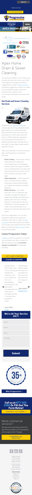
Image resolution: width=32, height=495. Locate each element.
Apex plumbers (18, 130)
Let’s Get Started (15, 260)
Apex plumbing (23, 89)
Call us (23, 2)
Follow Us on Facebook (11, 455)
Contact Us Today (15, 416)
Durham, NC (16, 479)
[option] (16, 281)
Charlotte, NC (16, 481)
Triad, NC (16, 483)
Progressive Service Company (16, 18)
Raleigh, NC (16, 477)
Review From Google (11, 295)
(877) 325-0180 (16, 462)
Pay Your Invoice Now (15, 12)
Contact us (5, 242)
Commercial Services (16, 441)
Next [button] (29, 291)
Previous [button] (3, 291)
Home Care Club (16, 8)
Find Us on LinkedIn (16, 455)
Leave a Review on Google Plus (20, 455)
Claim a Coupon (14, 264)
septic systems (20, 231)
